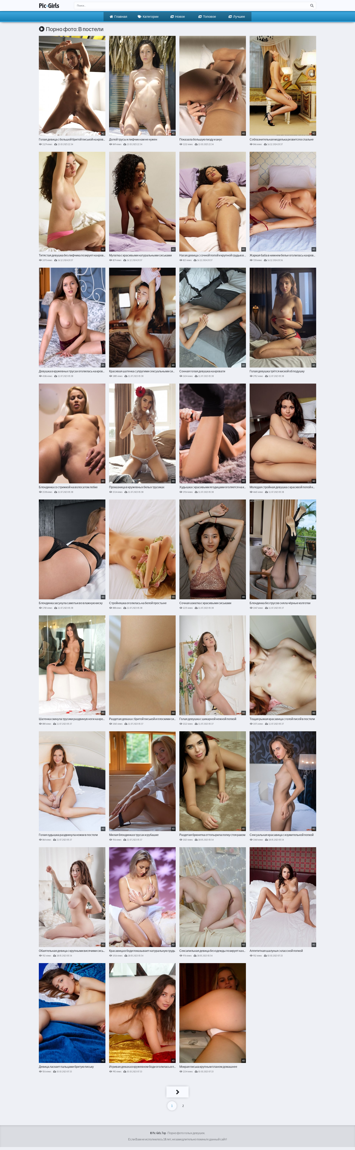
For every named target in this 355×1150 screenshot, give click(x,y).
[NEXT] (177, 1092)
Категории (150, 16)
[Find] (311, 5)
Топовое (209, 16)
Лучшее (239, 16)
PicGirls (49, 5)
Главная (120, 16)
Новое (180, 16)
